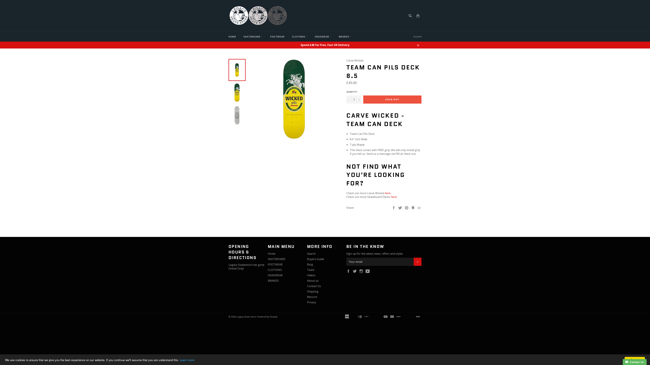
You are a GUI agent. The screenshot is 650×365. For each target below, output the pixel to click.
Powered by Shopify (267, 316)
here (388, 193)
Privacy (311, 302)
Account (417, 36)
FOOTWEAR (277, 36)
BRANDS (344, 36)
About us (313, 281)
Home (232, 36)
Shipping (312, 291)
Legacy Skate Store (246, 316)
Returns (312, 297)
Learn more (187, 360)
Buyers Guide (315, 259)
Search (311, 254)
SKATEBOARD (252, 36)
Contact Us (314, 286)
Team (310, 270)
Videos (311, 275)
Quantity (351, 92)
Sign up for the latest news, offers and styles (374, 254)
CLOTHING (299, 36)
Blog (310, 264)
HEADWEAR (322, 36)
